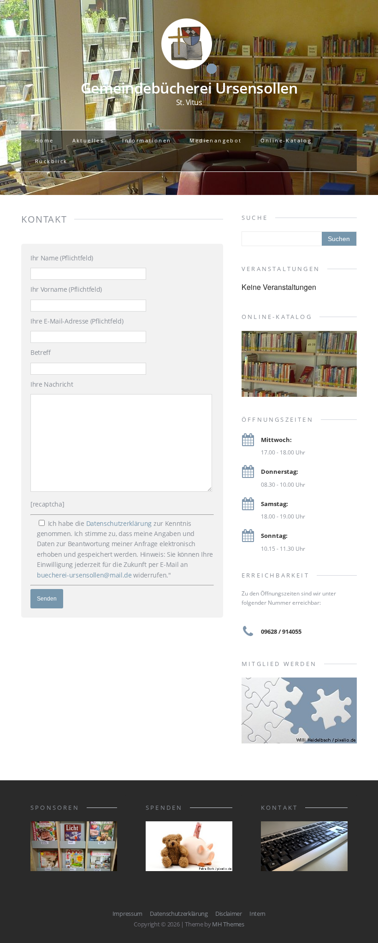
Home (44, 140)
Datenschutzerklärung (119, 523)
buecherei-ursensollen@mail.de (84, 575)
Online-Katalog (286, 140)
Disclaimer (228, 913)
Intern (257, 913)
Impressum (127, 913)
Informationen (146, 140)
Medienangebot (215, 140)
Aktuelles (88, 140)
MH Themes (228, 924)
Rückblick (51, 161)
